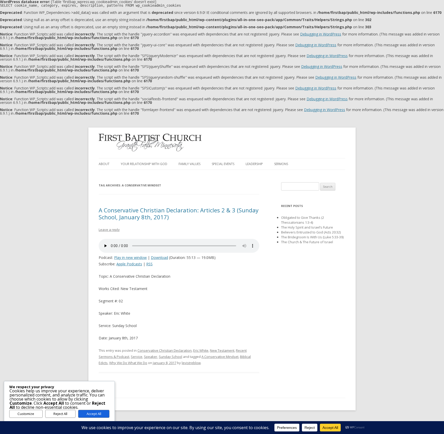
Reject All (60, 413)
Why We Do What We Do (128, 362)
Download (159, 257)
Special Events (223, 164)
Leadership (254, 164)
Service (136, 356)
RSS (149, 263)
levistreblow (191, 362)
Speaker (150, 356)
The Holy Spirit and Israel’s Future (307, 227)
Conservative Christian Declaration (164, 350)
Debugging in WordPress (320, 34)
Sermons (281, 164)
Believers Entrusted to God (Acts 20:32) (311, 232)
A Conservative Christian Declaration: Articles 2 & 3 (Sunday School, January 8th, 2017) (178, 213)
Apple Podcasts (129, 263)
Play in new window (130, 257)
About (104, 164)
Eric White (200, 350)
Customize (25, 413)
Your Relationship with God (144, 164)
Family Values (189, 164)
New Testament (222, 350)
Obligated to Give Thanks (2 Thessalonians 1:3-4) (302, 220)
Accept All (94, 413)
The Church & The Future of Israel (307, 242)
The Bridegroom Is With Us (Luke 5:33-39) (312, 237)
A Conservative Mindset (219, 356)
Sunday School (170, 356)
